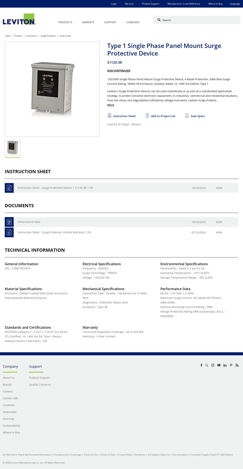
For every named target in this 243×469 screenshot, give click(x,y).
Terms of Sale (107, 454)
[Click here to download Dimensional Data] (9, 222)
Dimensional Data (29, 222)
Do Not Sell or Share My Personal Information (27, 454)
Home (8, 35)
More (110, 105)
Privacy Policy (125, 454)
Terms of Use (91, 454)
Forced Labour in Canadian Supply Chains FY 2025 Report (203, 454)
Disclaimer (140, 454)
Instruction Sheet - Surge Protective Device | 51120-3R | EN (55, 188)
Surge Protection (48, 35)
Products (18, 35)
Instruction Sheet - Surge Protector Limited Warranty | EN (54, 232)
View (219, 188)
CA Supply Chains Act (159, 454)
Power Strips (65, 35)
